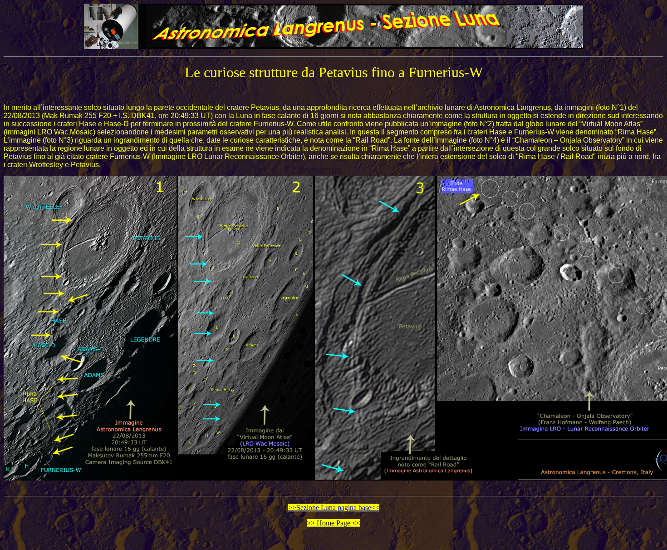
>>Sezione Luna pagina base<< (333, 507)
